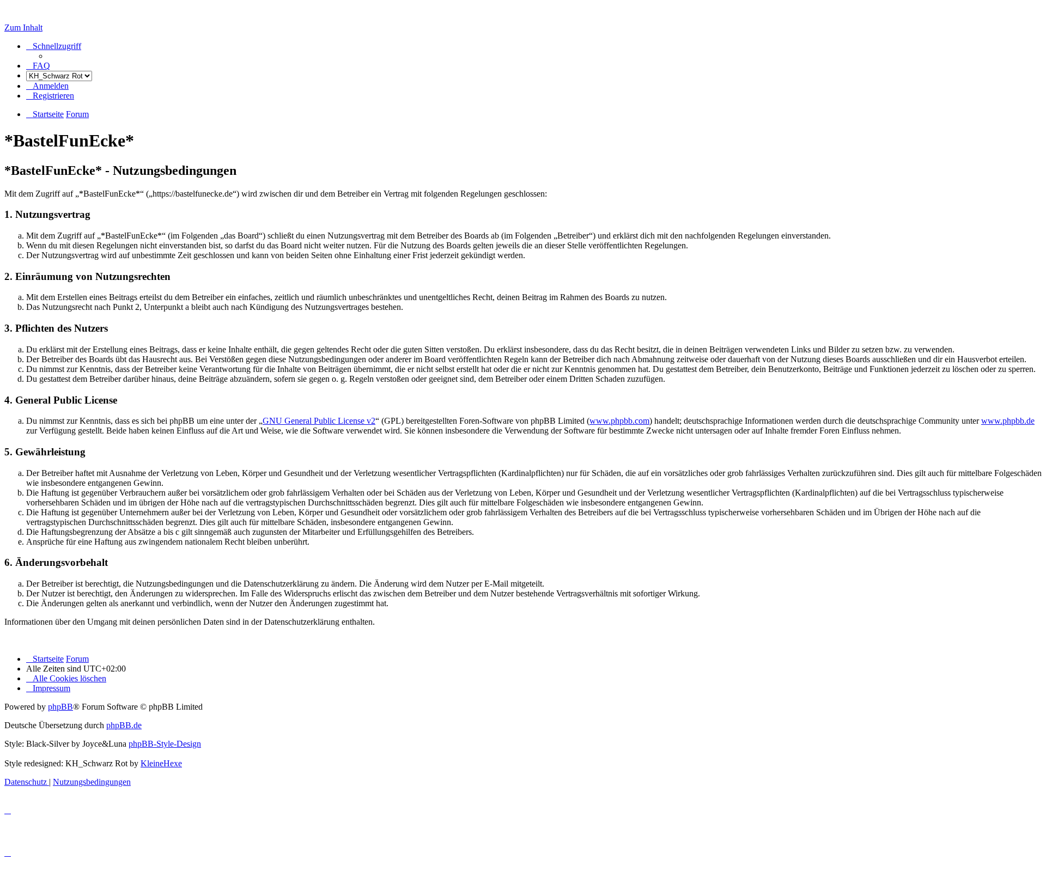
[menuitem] (38, 65)
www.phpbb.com (619, 420)
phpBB (60, 706)
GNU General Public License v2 (319, 420)
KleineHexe (161, 763)
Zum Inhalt (23, 27)
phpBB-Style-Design (165, 743)
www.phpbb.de (1008, 420)
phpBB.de (124, 725)
